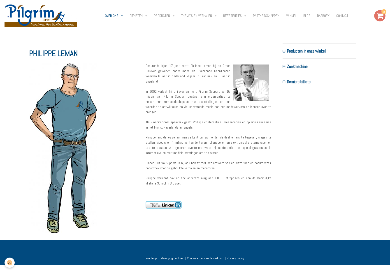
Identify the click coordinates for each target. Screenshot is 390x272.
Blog (306, 15)
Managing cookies (172, 258)
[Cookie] (10, 263)
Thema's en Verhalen (197, 15)
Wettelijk (151, 258)
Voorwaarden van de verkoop (205, 258)
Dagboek (323, 15)
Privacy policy (235, 258)
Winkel (291, 15)
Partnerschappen (266, 15)
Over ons (112, 15)
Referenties (233, 15)
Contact (342, 15)
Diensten (137, 15)
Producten (162, 15)
